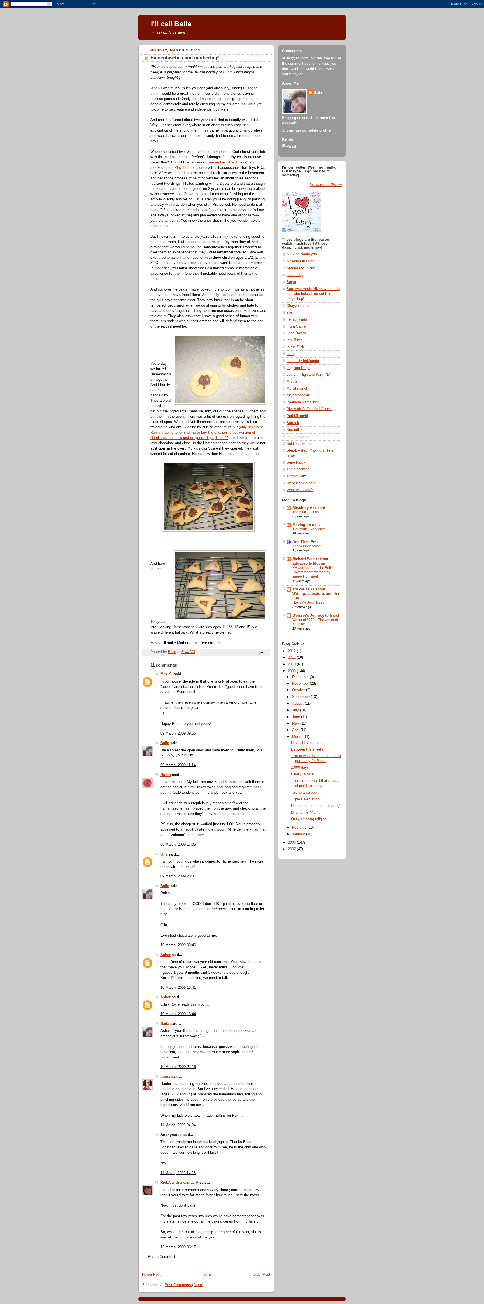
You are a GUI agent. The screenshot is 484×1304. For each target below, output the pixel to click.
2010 (292, 664)
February (300, 827)
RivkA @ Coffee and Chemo (309, 409)
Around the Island (301, 268)
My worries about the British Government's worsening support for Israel (313, 572)
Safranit (293, 423)
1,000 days (300, 768)
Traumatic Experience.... (310, 529)
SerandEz (294, 430)
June (296, 717)
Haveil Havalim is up (307, 743)
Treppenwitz (296, 476)
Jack (290, 354)
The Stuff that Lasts (306, 512)
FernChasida (297, 319)
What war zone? (300, 490)
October (299, 690)
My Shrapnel (297, 389)
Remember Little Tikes (226, 162)
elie (289, 312)
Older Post (261, 1275)
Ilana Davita (296, 333)
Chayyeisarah (298, 306)
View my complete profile (308, 130)
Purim (227, 72)
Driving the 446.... (305, 812)
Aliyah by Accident (308, 508)
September (301, 697)
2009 (292, 671)
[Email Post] (261, 652)
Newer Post (151, 1275)
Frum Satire (296, 326)
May (296, 723)
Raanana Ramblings (303, 402)
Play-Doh (181, 168)
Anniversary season (307, 546)
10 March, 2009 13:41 (178, 988)
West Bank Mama (301, 483)
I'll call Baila (171, 24)
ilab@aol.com (297, 58)
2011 (292, 658)
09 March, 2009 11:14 (178, 765)
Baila (164, 743)
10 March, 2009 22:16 (178, 1067)
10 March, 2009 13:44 (178, 1014)
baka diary (295, 275)
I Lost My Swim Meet (308, 602)
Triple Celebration (305, 799)
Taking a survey (304, 792)
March (297, 737)
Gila (163, 854)
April (296, 730)
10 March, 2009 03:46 (178, 945)
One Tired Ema (305, 542)
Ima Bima (294, 340)
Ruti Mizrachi (297, 416)
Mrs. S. (166, 674)
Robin (165, 775)
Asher (165, 955)
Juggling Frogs (298, 368)
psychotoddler (298, 395)
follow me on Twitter (326, 185)
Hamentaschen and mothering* (316, 806)
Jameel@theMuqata (303, 361)
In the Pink (295, 347)
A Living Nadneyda (302, 254)
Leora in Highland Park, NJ (308, 375)
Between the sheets (307, 749)
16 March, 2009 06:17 (178, 1247)
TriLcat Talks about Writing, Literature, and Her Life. (315, 593)
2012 (292, 651)
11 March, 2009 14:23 (178, 1173)
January (299, 834)
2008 (292, 843)
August (298, 703)
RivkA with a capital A (179, 1182)
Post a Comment (161, 1257)
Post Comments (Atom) (184, 1285)
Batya (291, 282)
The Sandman (298, 469)
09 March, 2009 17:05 (178, 845)
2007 (292, 849)
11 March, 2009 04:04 (178, 1125)
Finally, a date (302, 774)
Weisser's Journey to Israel (315, 616)
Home (207, 1275)
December (301, 677)
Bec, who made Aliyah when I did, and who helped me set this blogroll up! (314, 294)
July (296, 710)
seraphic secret (299, 437)
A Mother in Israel (301, 261)
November (301, 684)
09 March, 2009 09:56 (178, 733)
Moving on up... (306, 525)
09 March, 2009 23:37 (178, 876)
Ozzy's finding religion (309, 819)
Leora (165, 1077)
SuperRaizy (296, 462)
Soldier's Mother (300, 444)
